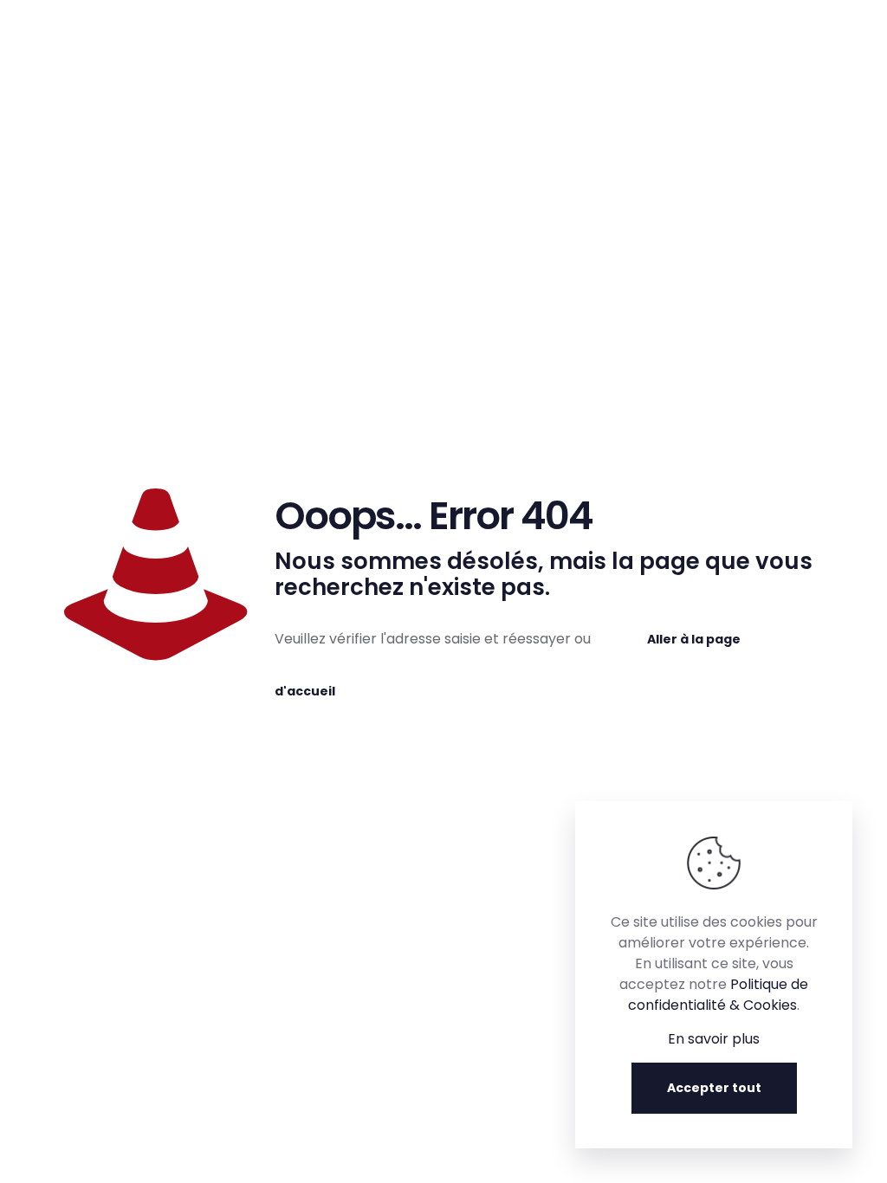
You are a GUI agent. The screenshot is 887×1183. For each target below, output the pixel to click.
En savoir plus (714, 1039)
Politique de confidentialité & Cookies (718, 994)
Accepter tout (714, 1087)
